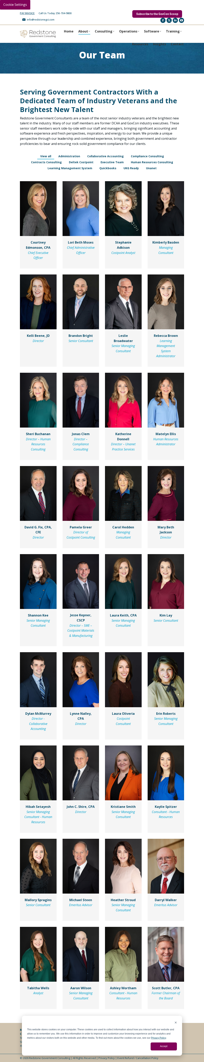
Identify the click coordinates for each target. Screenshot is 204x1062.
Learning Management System (70, 168)
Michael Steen (80, 900)
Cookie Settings (15, 4)
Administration (69, 156)
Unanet (151, 168)
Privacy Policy (158, 1037)
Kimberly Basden (165, 242)
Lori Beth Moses (80, 242)
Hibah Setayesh (38, 806)
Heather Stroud (123, 900)
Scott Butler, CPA (165, 988)
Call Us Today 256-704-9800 (55, 13)
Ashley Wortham (123, 988)
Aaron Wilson (80, 988)
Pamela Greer (81, 527)
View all (45, 156)
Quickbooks (107, 168)
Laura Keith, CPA (123, 615)
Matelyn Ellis (166, 434)
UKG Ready (131, 168)
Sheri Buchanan (38, 434)
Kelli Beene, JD (38, 335)
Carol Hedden (123, 527)
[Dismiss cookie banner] (176, 1023)
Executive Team (112, 162)
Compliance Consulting (147, 156)
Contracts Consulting (46, 162)
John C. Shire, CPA (81, 806)
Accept (163, 1046)
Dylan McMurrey (38, 713)
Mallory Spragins (38, 900)
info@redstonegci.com (40, 19)
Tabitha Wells (38, 988)
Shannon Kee (38, 615)
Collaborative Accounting (105, 156)
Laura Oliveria (123, 713)
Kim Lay (166, 615)
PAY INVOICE (27, 13)
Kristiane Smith (123, 806)
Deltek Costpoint (81, 162)
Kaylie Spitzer (166, 806)
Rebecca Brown (166, 335)
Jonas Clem (81, 434)
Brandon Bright (81, 335)
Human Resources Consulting (152, 162)
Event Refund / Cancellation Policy (137, 1058)
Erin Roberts (166, 713)
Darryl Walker (166, 900)
